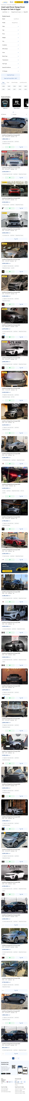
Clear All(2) (26, 12)
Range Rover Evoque (6, 143)
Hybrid (4, 333)
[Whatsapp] (10, 147)
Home (16, 1080)
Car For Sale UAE (4, 1090)
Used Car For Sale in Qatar (20, 1091)
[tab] (3, 82)
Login (26, 2)
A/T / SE (12, 396)
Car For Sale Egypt (4, 1088)
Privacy (16, 1084)
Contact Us (17, 1082)
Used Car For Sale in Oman (20, 1093)
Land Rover (17, 141)
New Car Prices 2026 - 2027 (10, 78)
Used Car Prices (10, 75)
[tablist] (14, 82)
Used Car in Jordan (18, 1090)
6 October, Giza (6, 235)
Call (22, 147)
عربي (12, 2)
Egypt (9, 1081)
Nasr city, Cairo (6, 204)
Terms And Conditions (19, 1083)
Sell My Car (19, 2)
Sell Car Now (8, 571)
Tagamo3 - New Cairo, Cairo (8, 141)
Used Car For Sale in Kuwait (20, 1088)
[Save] (26, 119)
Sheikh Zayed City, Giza (8, 174)
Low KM (4, 492)
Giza (4, 490)
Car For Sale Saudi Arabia (6, 1091)
